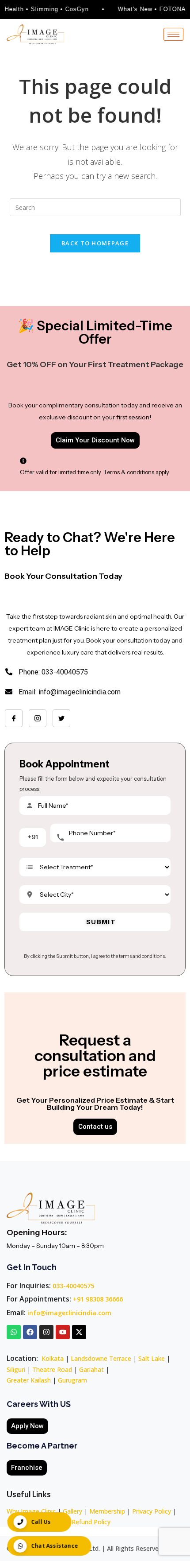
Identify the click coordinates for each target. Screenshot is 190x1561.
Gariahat (91, 1369)
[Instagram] (37, 718)
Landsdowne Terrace (101, 1358)
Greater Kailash (29, 1380)
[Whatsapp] (14, 1332)
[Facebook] (14, 718)
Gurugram (72, 1380)
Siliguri (16, 1369)
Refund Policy (91, 1522)
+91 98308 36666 (98, 1299)
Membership (107, 1511)
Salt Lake (151, 1358)
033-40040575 (73, 1286)
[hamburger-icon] (173, 34)
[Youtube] (63, 1332)
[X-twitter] (79, 1332)
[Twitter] (61, 718)
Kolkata (53, 1358)
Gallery (72, 1511)
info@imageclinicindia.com (69, 1313)
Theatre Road (52, 1369)
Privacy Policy (151, 1511)
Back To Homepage (95, 243)
